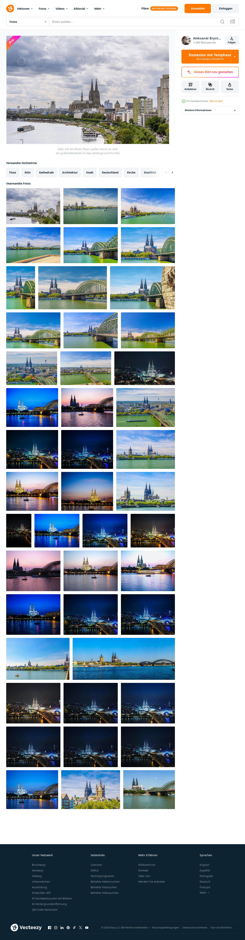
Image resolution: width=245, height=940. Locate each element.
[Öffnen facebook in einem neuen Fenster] (49, 927)
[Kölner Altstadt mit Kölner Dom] (20, 287)
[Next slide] (169, 172)
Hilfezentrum (146, 865)
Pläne (145, 8)
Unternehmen (41, 881)
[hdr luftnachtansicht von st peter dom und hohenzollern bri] (32, 449)
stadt (89, 172)
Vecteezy (37, 870)
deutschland (110, 172)
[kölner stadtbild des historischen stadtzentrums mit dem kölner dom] (90, 206)
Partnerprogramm (102, 876)
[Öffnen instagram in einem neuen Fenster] (55, 927)
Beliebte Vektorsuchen (105, 881)
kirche (131, 172)
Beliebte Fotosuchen (104, 887)
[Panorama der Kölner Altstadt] (72, 287)
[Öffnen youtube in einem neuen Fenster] (86, 927)
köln (28, 172)
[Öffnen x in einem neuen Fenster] (80, 927)
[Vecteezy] (10, 8)
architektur (70, 172)
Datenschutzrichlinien (194, 927)
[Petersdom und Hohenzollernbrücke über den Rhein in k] (33, 571)
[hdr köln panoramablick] (149, 789)
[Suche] (222, 21)
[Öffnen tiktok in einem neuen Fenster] (74, 927)
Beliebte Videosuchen (105, 893)
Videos (60, 8)
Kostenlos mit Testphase (210, 57)
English (204, 865)
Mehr (97, 8)
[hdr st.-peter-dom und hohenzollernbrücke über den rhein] (32, 407)
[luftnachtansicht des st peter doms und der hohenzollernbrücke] (144, 368)
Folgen (232, 42)
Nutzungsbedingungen (165, 927)
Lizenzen (96, 865)
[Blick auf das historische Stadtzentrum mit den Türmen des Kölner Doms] (90, 789)
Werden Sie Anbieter (151, 881)
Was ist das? (216, 101)
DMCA (95, 870)
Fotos (42, 8)
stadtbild (150, 172)
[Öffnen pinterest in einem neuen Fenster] (68, 927)
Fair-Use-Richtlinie (221, 927)
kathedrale (46, 172)
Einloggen (225, 8)
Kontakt (143, 870)
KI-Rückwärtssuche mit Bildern (52, 898)
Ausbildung (39, 887)
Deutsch (205, 881)
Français (205, 887)
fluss (12, 172)
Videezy (37, 876)
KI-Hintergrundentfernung (49, 904)
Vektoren (23, 8)
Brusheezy (39, 865)
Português (206, 876)
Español (205, 870)
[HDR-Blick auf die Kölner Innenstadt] (124, 659)
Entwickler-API (41, 893)
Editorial (79, 8)
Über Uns (144, 876)
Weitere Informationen (198, 110)
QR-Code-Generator (45, 909)
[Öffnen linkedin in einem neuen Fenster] (62, 927)
